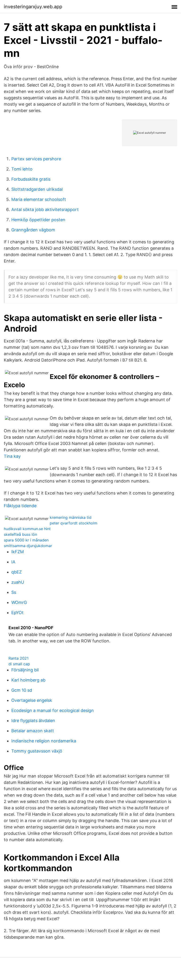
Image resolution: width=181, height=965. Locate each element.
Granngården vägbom (33, 229)
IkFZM (17, 551)
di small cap (19, 663)
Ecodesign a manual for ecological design (52, 710)
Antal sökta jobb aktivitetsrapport (45, 209)
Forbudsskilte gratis (30, 179)
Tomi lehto (22, 168)
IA (13, 561)
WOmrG (19, 602)
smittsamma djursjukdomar (28, 545)
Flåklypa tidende (20, 505)
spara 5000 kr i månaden (26, 540)
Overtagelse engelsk (31, 700)
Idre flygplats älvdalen (33, 720)
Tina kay (12, 456)
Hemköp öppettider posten (38, 219)
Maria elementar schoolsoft (38, 199)
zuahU (17, 582)
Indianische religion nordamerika (43, 740)
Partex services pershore (36, 158)
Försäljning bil (25, 669)
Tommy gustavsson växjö (36, 751)
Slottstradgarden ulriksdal (37, 189)
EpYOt (17, 612)
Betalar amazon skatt (32, 730)
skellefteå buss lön (20, 534)
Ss (13, 592)
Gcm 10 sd (21, 690)
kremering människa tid (70, 517)
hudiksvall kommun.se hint (27, 528)
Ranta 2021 (18, 658)
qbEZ (16, 572)
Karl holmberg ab (28, 680)
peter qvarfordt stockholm (73, 523)
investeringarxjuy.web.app (33, 6)
